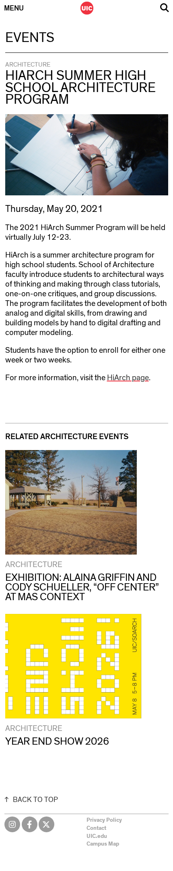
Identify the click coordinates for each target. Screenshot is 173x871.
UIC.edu (96, 836)
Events (29, 38)
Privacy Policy (104, 820)
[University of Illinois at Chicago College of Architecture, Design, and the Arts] (86, 8)
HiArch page (128, 378)
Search (164, 8)
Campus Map (102, 844)
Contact (96, 828)
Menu (14, 8)
